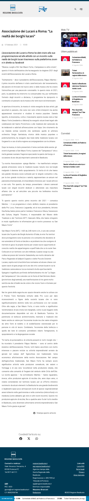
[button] (81, 9)
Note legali (80, 469)
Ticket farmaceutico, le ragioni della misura (79, 73)
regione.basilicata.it (40, 463)
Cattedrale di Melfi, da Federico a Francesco (79, 59)
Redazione (37, 492)
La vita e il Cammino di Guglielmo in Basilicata (79, 99)
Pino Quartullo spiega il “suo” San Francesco (78, 112)
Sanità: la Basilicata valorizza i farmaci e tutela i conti (79, 86)
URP (6, 484)
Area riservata (79, 475)
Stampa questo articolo (46, 413)
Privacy (81, 472)
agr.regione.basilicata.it (41, 466)
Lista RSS (80, 466)
